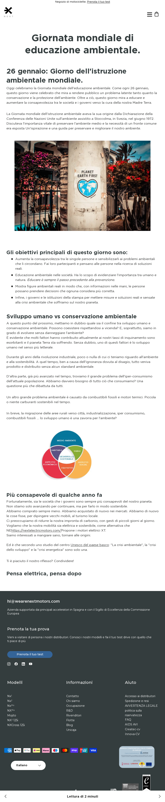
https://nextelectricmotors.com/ (36, 530)
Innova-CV (132, 734)
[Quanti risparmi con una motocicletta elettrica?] (5, 796)
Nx (9, 696)
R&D (69, 710)
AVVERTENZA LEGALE (141, 706)
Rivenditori (73, 715)
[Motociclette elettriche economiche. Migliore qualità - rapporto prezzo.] (159, 796)
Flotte (70, 720)
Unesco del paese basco (90, 545)
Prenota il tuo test (98, 2)
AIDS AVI (131, 724)
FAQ (128, 719)
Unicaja (71, 730)
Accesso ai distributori (140, 696)
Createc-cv (132, 729)
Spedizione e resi (137, 701)
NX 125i (12, 720)
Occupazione (75, 706)
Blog (69, 725)
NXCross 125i (16, 725)
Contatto (72, 696)
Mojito (11, 715)
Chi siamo (73, 701)
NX (11, 710)
